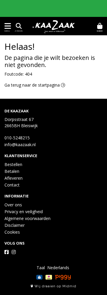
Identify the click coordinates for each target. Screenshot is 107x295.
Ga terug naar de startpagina (32, 85)
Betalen (11, 171)
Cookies (12, 232)
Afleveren (13, 178)
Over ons (13, 205)
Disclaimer (14, 225)
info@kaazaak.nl (20, 144)
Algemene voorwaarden (27, 218)
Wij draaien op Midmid (54, 286)
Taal (41, 267)
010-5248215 (17, 138)
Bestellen (13, 164)
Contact (12, 185)
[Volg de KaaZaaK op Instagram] (14, 252)
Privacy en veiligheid (23, 211)
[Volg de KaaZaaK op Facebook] (6, 252)
